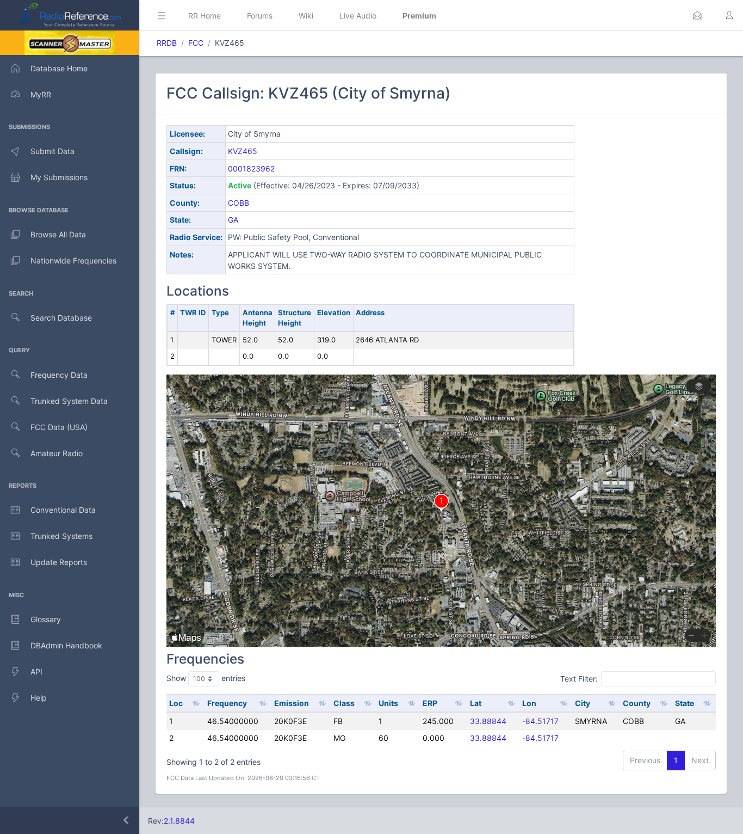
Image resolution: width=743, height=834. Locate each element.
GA (233, 219)
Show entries (205, 678)
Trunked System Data (69, 401)
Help (38, 697)
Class (344, 703)
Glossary (45, 619)
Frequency (227, 703)
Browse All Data (58, 234)
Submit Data (52, 151)
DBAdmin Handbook (66, 645)
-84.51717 (540, 721)
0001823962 (251, 168)
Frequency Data (59, 374)
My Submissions (59, 177)
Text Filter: (579, 678)
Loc (176, 703)
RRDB (167, 42)
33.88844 (488, 721)
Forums (260, 15)
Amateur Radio (56, 453)
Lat (475, 703)
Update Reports (58, 562)
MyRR (40, 94)
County (637, 703)
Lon (529, 703)
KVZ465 (242, 151)
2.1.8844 (179, 820)
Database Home (59, 68)
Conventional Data (63, 509)
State (684, 703)
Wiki (306, 15)
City (582, 703)
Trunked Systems (61, 536)
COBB (238, 202)
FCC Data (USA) (59, 427)
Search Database (61, 317)
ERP (430, 703)
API (36, 671)
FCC (195, 42)
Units (388, 703)
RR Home (204, 15)
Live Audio (357, 15)
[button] (697, 15)
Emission (291, 703)
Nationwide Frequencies (73, 260)
